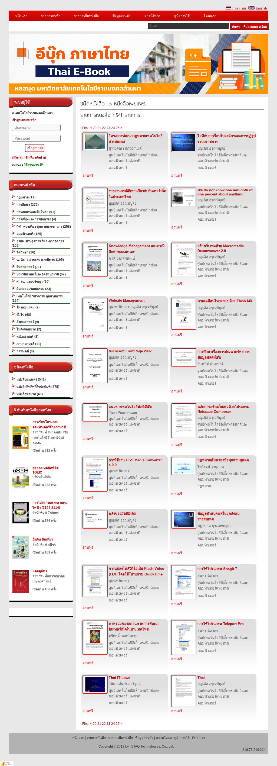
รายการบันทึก (50, 16)
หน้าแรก (21, 16)
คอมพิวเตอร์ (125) (28, 234)
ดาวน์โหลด (152, 16)
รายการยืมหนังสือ (86, 16)
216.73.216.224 (254, 750)
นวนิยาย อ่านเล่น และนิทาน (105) (39, 260)
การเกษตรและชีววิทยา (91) (35, 212)
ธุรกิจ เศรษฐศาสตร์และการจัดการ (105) (38, 243)
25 (118, 128)
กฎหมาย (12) (25, 197)
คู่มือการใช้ (182, 16)
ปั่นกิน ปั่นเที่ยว (42, 539)
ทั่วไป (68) (23, 315)
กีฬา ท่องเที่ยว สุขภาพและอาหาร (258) (43, 226)
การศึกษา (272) (27, 205)
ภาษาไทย (238, 8)
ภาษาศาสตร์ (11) (28, 344)
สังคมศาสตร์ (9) (27, 322)
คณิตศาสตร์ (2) (26, 337)
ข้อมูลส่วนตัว (122, 16)
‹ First (84, 128)
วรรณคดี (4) (24, 351)
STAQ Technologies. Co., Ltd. (152, 746)
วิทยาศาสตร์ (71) (28, 267)
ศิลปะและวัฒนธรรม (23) (33, 289)
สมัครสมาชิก (20, 157)
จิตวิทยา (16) (25, 252)
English (261, 8)
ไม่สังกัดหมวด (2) (28, 329)
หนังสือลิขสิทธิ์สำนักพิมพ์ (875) (37, 387)
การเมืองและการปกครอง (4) (35, 219)
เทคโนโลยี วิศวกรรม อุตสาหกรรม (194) (37, 298)
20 (95, 128)
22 (104, 128)
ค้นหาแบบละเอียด (255, 26)
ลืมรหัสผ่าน (38, 157)
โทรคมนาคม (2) (27, 307)
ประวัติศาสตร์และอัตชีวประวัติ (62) (40, 274)
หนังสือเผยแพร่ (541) (30, 379)
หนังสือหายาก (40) (29, 394)
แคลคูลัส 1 (39, 571)
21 (99, 128)
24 (113, 128)
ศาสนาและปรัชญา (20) (32, 282)
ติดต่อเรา (209, 16)
